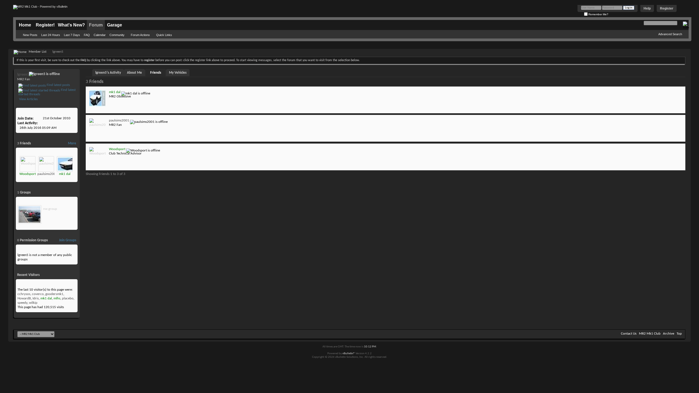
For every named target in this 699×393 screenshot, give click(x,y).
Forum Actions (140, 35)
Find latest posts (58, 85)
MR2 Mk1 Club (650, 333)
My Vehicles (177, 73)
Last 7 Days (72, 35)
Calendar (100, 35)
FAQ (87, 35)
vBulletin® (348, 353)
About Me (134, 73)
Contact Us (628, 333)
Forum (96, 25)
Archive (668, 333)
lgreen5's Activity (108, 73)
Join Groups (67, 240)
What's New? (71, 25)
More (72, 143)
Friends (155, 73)
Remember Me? (598, 14)
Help (647, 8)
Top (679, 333)
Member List (37, 51)
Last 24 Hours (50, 35)
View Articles (28, 99)
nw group (50, 209)
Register (666, 8)
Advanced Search (670, 34)
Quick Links (164, 35)
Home (25, 25)
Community (117, 35)
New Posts (30, 35)
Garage (114, 25)
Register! (45, 25)
